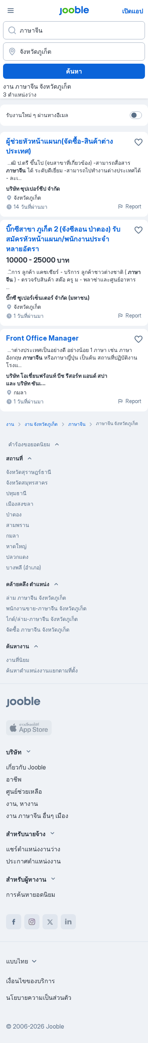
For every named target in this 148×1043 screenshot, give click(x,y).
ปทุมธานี (16, 493)
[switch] (136, 115)
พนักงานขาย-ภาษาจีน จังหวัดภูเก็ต (46, 608)
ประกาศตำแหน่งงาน (33, 861)
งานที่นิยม (17, 660)
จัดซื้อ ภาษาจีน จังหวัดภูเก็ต (37, 629)
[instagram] (31, 921)
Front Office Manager (42, 338)
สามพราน (17, 525)
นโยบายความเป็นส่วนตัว (38, 997)
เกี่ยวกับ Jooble (26, 767)
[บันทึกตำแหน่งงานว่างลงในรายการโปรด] (138, 142)
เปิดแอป (132, 11)
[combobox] (22, 961)
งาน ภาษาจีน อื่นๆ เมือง (37, 815)
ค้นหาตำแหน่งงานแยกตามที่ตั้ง (42, 670)
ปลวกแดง (17, 557)
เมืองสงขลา (19, 503)
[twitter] (50, 921)
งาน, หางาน (22, 803)
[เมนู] (10, 10)
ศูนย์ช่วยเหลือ (24, 791)
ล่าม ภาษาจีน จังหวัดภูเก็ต (36, 597)
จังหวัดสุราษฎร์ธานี (28, 472)
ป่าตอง (14, 514)
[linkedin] (68, 921)
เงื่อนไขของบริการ (30, 981)
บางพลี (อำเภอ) (23, 567)
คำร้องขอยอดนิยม (29, 444)
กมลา (12, 535)
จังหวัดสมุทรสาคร (27, 482)
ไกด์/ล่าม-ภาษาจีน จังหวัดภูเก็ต (42, 619)
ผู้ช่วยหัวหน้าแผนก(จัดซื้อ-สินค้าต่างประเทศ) (59, 146)
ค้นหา (74, 71)
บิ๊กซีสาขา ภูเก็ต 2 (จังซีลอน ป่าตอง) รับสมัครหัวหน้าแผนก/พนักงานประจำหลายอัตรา (63, 239)
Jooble (55, 1026)
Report (134, 206)
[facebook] (13, 921)
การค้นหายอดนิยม (30, 894)
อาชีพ (14, 779)
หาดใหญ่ (16, 546)
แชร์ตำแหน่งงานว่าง (33, 849)
